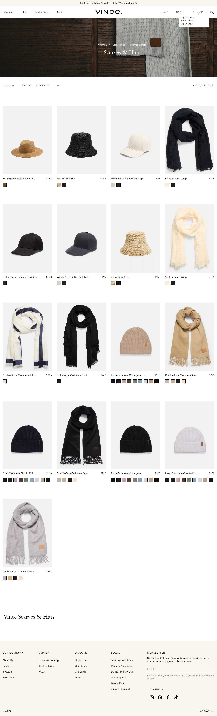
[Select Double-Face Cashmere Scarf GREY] (167, 381)
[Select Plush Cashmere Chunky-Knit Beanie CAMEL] (151, 381)
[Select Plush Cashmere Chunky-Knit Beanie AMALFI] (140, 381)
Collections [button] (42, 11)
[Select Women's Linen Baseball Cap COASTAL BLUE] (118, 185)
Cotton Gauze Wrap (176, 178)
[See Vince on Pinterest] (160, 697)
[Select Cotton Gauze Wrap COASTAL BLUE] (173, 185)
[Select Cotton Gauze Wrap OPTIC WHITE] (167, 185)
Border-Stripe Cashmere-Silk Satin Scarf (24, 375)
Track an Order (47, 665)
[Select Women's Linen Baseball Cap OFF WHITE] (113, 185)
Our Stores (81, 665)
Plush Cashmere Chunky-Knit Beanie (130, 375)
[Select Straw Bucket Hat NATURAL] (59, 185)
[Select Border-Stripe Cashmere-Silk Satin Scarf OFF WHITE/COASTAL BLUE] (5, 381)
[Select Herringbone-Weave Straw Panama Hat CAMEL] (5, 185)
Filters (7, 85)
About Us (8, 660)
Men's (133, 2)
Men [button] (24, 11)
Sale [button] (59, 11)
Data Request (118, 677)
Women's (123, 2)
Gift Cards (80, 671)
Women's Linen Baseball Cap (127, 178)
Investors (7, 671)
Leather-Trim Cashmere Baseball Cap (22, 276)
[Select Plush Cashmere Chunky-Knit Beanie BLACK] (156, 381)
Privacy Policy (118, 683)
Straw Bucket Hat (66, 178)
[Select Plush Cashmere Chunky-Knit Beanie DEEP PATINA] (135, 381)
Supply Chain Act (120, 688)
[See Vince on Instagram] (152, 697)
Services (79, 677)
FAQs (42, 671)
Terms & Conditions (122, 660)
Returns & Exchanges (50, 660)
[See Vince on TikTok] (176, 697)
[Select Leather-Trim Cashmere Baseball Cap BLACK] (5, 283)
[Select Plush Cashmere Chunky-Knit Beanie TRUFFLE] (129, 381)
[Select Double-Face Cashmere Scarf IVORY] (184, 381)
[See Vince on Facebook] (168, 697)
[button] (197, 12)
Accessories (118, 44)
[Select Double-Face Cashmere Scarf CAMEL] (173, 381)
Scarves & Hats (138, 44)
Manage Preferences (122, 665)
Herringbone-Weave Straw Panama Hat (23, 178)
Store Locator (82, 660)
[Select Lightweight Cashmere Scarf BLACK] (59, 381)
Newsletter (8, 677)
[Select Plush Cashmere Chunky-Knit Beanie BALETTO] (124, 381)
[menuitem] (8, 12)
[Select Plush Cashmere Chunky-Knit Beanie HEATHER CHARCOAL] (118, 381)
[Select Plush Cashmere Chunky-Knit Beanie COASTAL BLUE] (113, 381)
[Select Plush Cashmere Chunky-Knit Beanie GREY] (146, 381)
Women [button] (8, 11)
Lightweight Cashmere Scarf (72, 375)
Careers (7, 665)
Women (102, 44)
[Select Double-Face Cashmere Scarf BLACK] (178, 381)
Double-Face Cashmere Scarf (181, 375)
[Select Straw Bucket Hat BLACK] (64, 185)
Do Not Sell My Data (122, 671)
